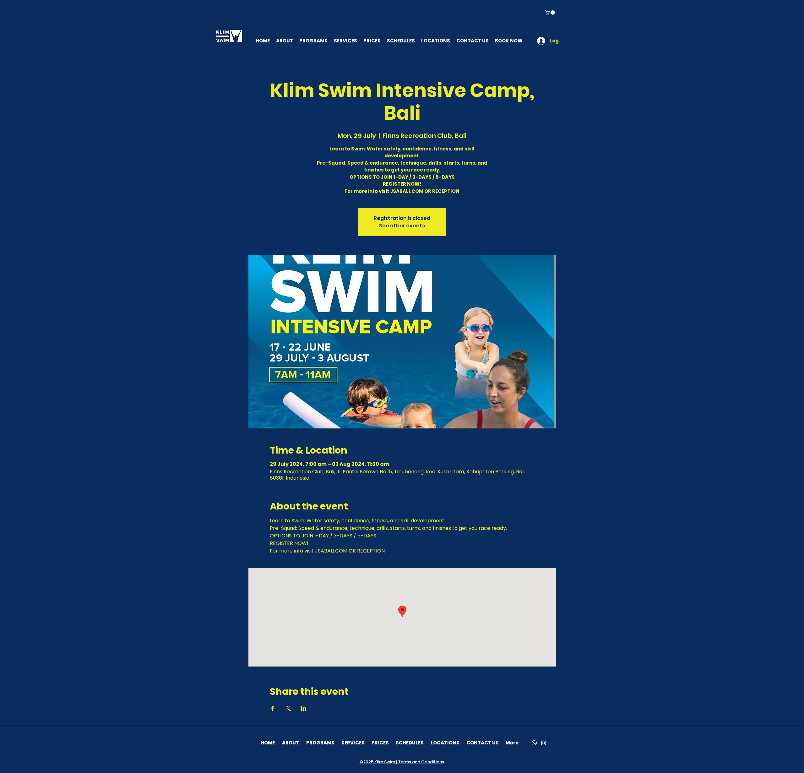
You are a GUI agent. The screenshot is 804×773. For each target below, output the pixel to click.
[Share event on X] (288, 708)
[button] (550, 12)
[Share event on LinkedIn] (304, 708)
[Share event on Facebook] (273, 708)
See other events (402, 225)
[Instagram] (544, 743)
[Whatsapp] (534, 743)
